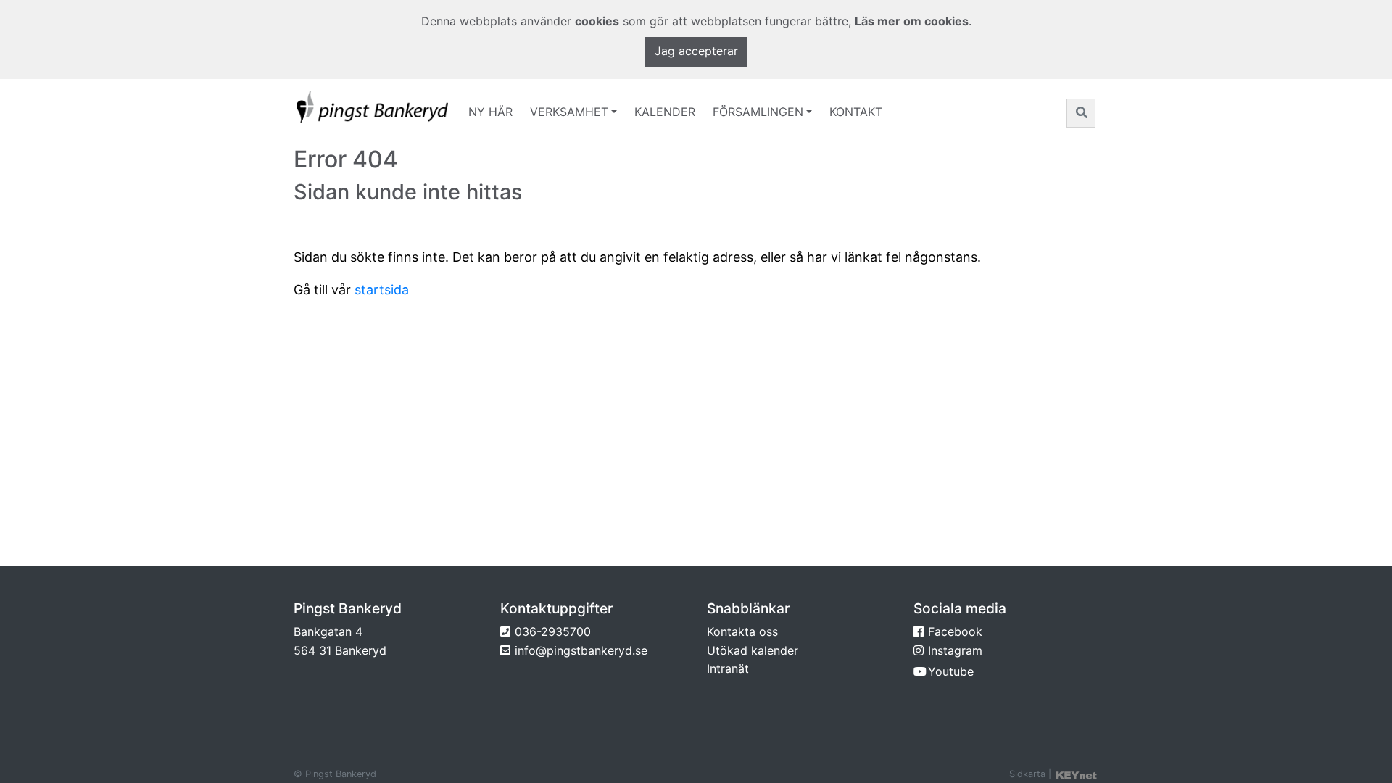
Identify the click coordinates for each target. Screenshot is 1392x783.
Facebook (955, 631)
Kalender (664, 111)
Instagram (955, 650)
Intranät (728, 668)
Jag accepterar (696, 51)
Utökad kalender (752, 650)
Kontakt (855, 111)
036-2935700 (553, 631)
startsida (382, 289)
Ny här (490, 111)
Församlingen (758, 111)
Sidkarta (1027, 773)
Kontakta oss (742, 631)
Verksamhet (569, 111)
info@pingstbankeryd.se (581, 650)
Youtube (951, 671)
